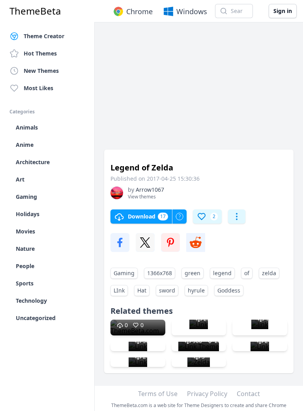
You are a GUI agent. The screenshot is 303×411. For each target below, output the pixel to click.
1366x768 (159, 273)
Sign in (282, 11)
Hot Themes (40, 53)
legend (222, 273)
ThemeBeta (35, 11)
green (192, 273)
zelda (269, 273)
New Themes (41, 70)
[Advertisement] (199, 90)
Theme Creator (44, 36)
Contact (248, 393)
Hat (141, 290)
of (246, 273)
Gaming (124, 273)
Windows (191, 11)
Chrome (139, 11)
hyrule (196, 290)
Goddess (228, 290)
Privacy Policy (207, 393)
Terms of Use (158, 393)
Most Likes (38, 88)
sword (167, 290)
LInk (119, 290)
